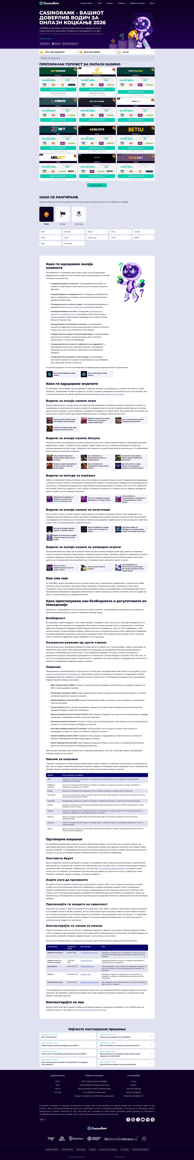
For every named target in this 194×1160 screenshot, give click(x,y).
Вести (152, 3)
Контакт (133, 1085)
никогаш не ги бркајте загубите (113, 868)
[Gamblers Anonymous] (62, 1139)
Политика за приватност (133, 1096)
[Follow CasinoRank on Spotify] (148, 1120)
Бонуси (110, 3)
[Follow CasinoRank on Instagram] (133, 1120)
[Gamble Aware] (121, 1139)
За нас (133, 1081)
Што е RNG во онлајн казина (94, 1092)
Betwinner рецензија (58, 93)
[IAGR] (51, 1139)
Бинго (57, 1081)
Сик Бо (57, 1088)
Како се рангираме (133, 1092)
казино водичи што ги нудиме (112, 394)
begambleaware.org (87, 966)
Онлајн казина (86, 3)
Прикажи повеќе (95, 185)
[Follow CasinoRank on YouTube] (143, 1120)
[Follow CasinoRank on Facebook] (128, 1120)
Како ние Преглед (134, 1088)
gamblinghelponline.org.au (90, 982)
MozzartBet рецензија (97, 93)
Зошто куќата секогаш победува (94, 1081)
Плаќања (121, 3)
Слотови (57, 1092)
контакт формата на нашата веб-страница (89, 1010)
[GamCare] (76, 1139)
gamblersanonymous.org (89, 952)
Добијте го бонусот (58, 89)
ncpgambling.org (86, 960)
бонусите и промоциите (75, 307)
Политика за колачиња (77, 1157)
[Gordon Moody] (94, 1139)
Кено (58, 1085)
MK (42, 1119)
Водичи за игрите (137, 3)
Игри (100, 3)
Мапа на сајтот (120, 1157)
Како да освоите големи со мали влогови (94, 1088)
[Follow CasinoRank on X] (138, 1120)
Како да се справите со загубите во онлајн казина (94, 1096)
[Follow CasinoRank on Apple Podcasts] (153, 1120)
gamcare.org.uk (86, 974)
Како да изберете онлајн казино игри (94, 1085)
